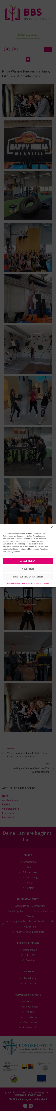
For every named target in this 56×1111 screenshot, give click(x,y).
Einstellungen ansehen (28, 576)
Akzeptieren (28, 561)
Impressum (44, 583)
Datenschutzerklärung (30, 583)
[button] (51, 527)
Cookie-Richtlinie (13, 583)
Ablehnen (28, 569)
